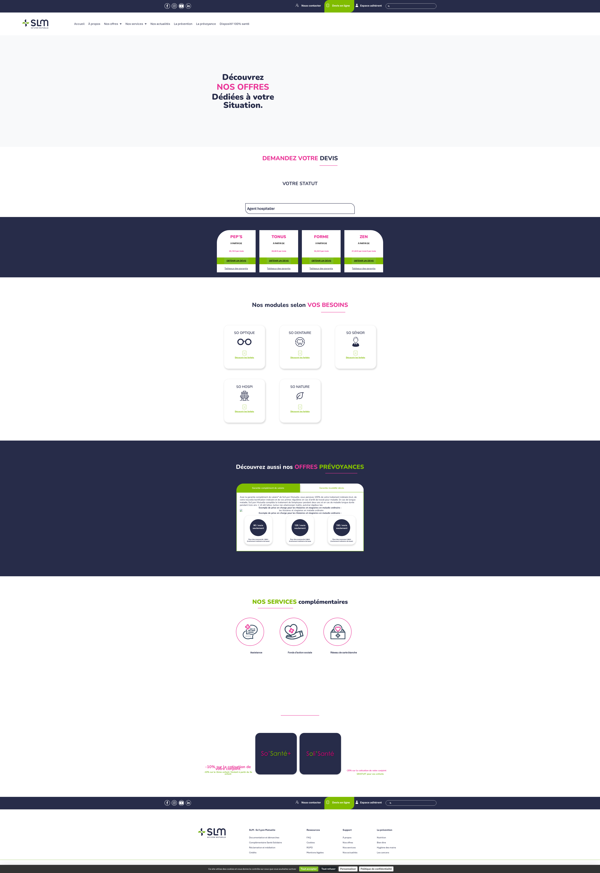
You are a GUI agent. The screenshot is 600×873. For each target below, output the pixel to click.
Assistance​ (256, 652)
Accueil (79, 23)
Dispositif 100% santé (234, 23)
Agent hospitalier (261, 208)
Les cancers (383, 852)
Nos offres (111, 23)
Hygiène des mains (386, 847)
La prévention (183, 23)
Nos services (134, 23)
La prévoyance (206, 23)
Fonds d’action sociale (300, 652)
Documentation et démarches (264, 837)
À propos (94, 23)
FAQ (309, 837)
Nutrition (381, 837)
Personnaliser (348, 869)
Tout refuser (328, 869)
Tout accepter (309, 869)
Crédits (252, 852)
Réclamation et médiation (262, 847)
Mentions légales (315, 852)
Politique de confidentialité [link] (376, 869)
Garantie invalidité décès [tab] (331, 488)
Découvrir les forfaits (244, 357)
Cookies (311, 842)
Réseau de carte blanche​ (343, 652)
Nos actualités (160, 23)
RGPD (310, 847)
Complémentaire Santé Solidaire (265, 842)
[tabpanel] (300, 522)
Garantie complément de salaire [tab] (268, 488)
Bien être (381, 842)
